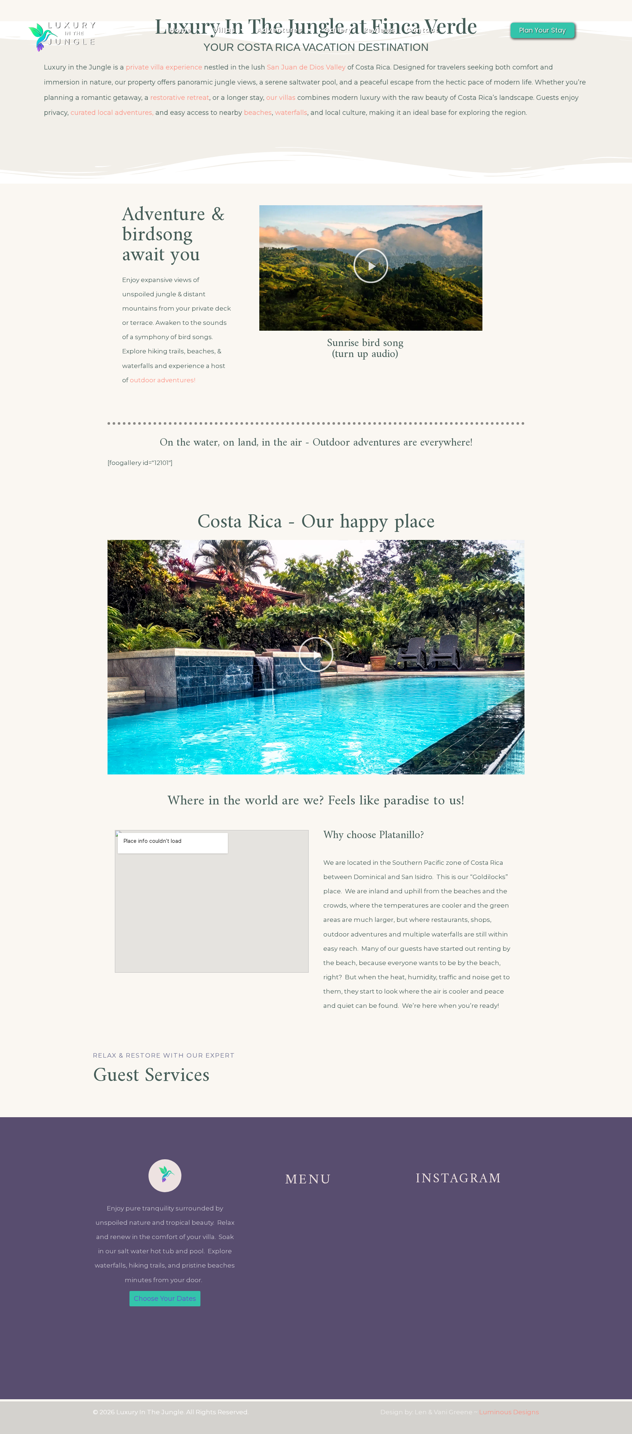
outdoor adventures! (162, 380)
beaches (258, 113)
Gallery (338, 29)
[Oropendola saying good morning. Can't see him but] (499, 1306)
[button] (371, 268)
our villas (281, 98)
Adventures (279, 29)
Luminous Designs (509, 1412)
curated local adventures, (112, 113)
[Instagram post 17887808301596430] (418, 1306)
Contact (422, 29)
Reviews (379, 29)
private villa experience (164, 67)
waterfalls (291, 113)
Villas (224, 29)
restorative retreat (179, 98)
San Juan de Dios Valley (306, 67)
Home (180, 29)
